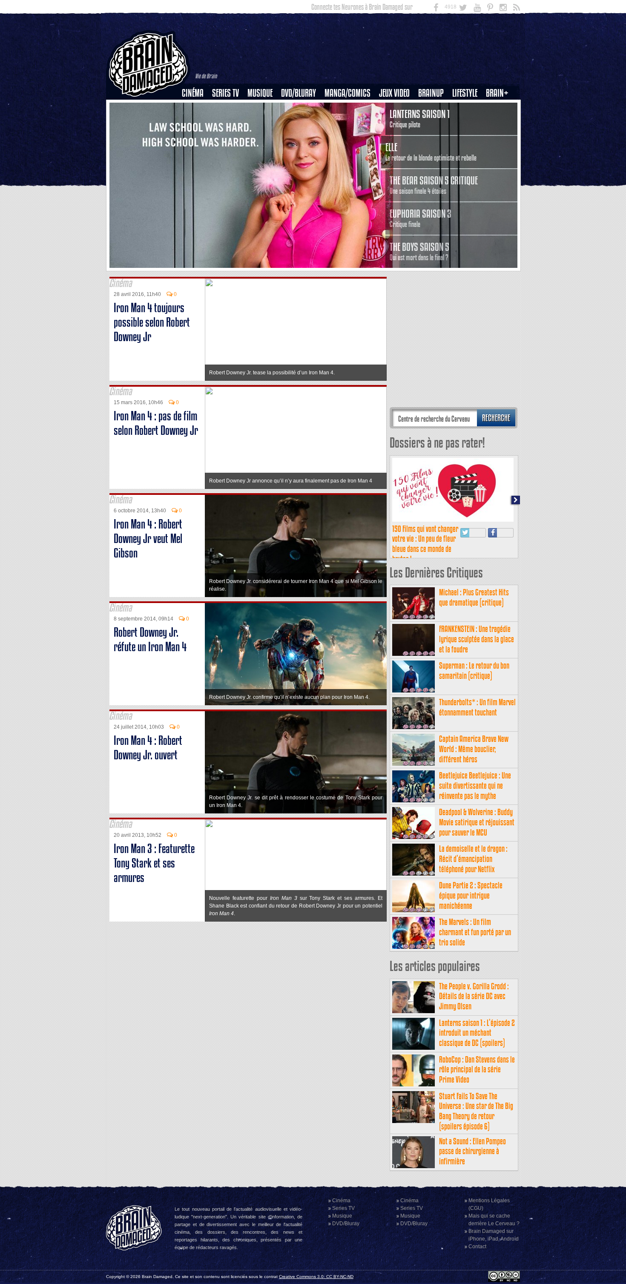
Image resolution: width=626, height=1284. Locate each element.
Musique (260, 93)
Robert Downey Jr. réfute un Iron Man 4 (150, 639)
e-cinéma (196, 136)
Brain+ (497, 93)
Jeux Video (394, 93)
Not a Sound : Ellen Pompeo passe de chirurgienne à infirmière (472, 1151)
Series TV (225, 93)
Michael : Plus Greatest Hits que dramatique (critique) (474, 597)
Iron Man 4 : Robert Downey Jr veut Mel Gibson (148, 538)
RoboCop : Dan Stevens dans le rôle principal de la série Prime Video (477, 1069)
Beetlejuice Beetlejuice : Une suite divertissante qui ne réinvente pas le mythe (475, 785)
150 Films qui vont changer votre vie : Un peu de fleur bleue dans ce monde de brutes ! (425, 544)
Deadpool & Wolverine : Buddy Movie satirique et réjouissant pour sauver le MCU (476, 822)
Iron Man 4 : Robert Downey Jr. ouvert (148, 747)
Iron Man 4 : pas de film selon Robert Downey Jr (156, 423)
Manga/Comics (347, 93)
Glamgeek (468, 122)
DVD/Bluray (298, 93)
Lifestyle (464, 93)
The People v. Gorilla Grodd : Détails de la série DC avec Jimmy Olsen (474, 996)
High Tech (468, 136)
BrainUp (431, 93)
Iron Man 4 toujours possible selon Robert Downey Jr (152, 322)
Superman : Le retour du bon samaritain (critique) (474, 671)
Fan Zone (500, 107)
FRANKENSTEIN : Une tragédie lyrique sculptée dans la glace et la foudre (476, 639)
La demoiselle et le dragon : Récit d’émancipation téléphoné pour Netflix (473, 859)
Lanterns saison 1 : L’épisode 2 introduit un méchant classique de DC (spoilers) (477, 1033)
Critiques (196, 107)
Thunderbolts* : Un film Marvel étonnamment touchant (477, 707)
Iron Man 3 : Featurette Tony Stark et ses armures (154, 863)
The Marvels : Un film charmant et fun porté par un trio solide (475, 932)
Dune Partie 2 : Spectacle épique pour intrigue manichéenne (471, 895)
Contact (477, 1247)
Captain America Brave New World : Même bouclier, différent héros (473, 749)
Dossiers (196, 122)
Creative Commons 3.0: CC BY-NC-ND (316, 1276)
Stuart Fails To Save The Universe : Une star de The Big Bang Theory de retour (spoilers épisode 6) (476, 1111)
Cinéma (193, 93)
